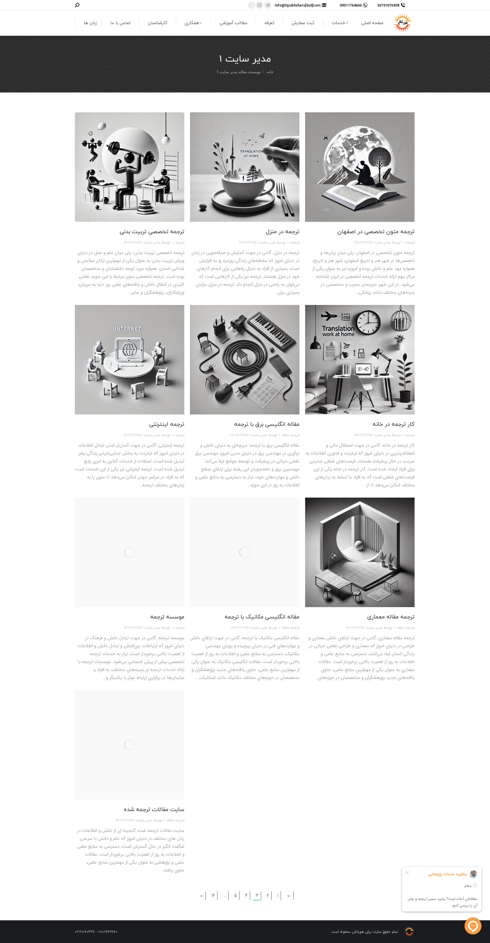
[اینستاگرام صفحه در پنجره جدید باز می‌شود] (259, 5)
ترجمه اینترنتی (166, 424)
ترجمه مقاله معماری (391, 617)
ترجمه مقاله (290, 435)
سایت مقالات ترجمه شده (154, 810)
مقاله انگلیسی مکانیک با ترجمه (262, 617)
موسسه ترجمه (167, 617)
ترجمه (179, 242)
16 (213, 895)
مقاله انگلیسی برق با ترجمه (266, 424)
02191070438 (388, 5)
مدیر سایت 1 (245, 59)
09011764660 (351, 5)
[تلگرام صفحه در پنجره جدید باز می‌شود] (267, 5)
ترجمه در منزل (282, 232)
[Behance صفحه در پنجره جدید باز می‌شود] (251, 5)
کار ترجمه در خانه (394, 424)
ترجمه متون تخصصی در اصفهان (376, 232)
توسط (155, 242)
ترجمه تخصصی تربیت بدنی (152, 232)
